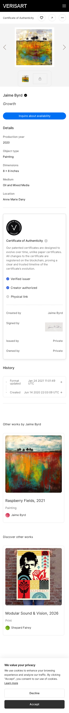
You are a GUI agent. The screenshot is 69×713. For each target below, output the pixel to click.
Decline (34, 693)
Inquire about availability (34, 116)
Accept (34, 704)
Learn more (11, 683)
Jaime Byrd (13, 95)
